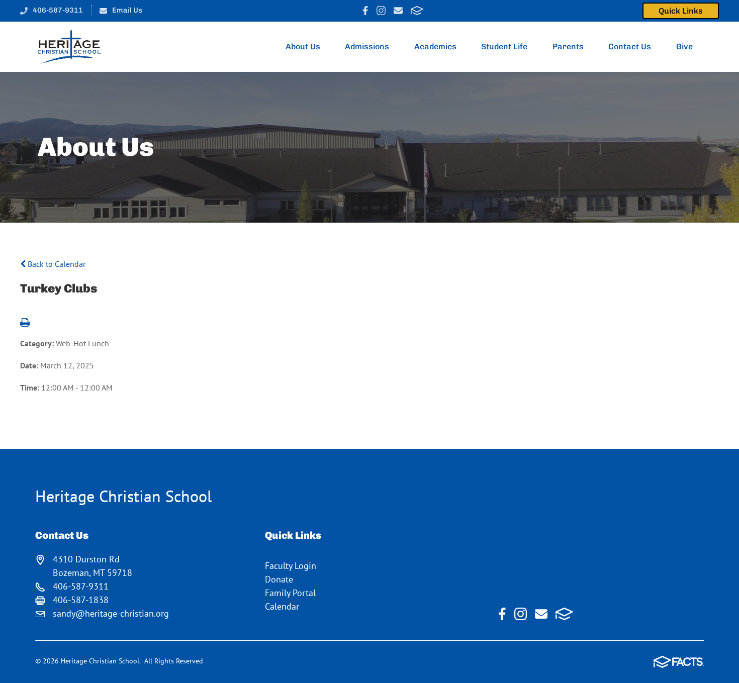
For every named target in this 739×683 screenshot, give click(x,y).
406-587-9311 (58, 10)
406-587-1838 (81, 600)
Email (398, 10)
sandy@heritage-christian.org (111, 613)
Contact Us (629, 46)
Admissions (367, 46)
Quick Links (681, 11)
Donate (279, 579)
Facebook (365, 10)
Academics (435, 46)
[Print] (25, 323)
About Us (303, 46)
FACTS (417, 10)
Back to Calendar (55, 264)
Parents (568, 46)
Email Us (127, 10)
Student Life (504, 46)
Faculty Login (290, 565)
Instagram (381, 10)
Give (684, 46)
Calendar (282, 606)
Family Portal (290, 593)
